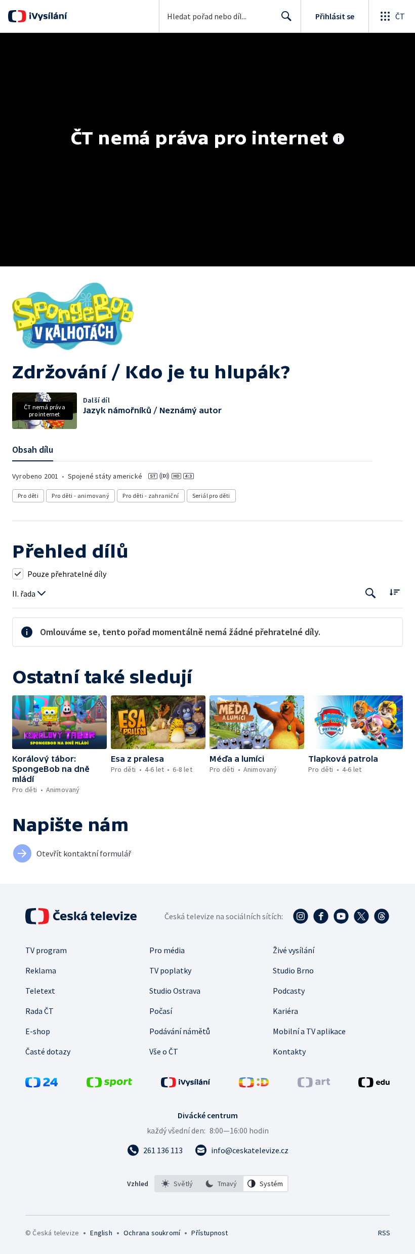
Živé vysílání (293, 950)
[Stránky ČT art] (314, 1084)
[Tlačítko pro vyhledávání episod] (370, 592)
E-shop (37, 1031)
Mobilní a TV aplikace (309, 1031)
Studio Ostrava (174, 991)
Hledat (286, 16)
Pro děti (28, 495)
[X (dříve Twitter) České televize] (361, 916)
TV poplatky (170, 970)
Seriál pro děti (211, 495)
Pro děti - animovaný (80, 495)
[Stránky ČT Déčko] (254, 1084)
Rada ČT (39, 1011)
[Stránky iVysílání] (186, 1084)
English (101, 1232)
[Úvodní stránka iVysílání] (47, 16)
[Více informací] (339, 140)
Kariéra (285, 1011)
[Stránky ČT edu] (374, 1084)
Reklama (40, 970)
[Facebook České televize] (321, 916)
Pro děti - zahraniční (150, 495)
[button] (59, 722)
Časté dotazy (47, 1051)
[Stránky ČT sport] (109, 1084)
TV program (46, 950)
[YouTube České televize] (341, 916)
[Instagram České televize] (301, 916)
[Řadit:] (394, 591)
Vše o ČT (163, 1051)
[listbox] (221, 1183)
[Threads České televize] (382, 916)
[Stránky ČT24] (41, 1084)
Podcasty (289, 991)
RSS (384, 1232)
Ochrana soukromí (151, 1232)
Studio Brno (293, 970)
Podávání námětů (179, 1031)
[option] (177, 1183)
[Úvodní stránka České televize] (82, 916)
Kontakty (289, 1051)
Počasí (160, 1011)
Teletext (40, 991)
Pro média (167, 950)
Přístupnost (209, 1232)
